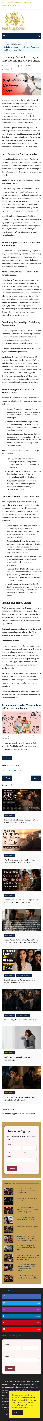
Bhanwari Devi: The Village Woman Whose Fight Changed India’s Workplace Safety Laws (27, 1238)
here (25, 749)
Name (10, 1144)
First (8, 1152)
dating (8, 758)
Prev (8, 778)
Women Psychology (24, 975)
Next (35, 778)
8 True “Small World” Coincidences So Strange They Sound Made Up (27, 1191)
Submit (12, 1168)
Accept (17, 1412)
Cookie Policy (23, 1408)
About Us (5, 2)
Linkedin (15, 770)
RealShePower (15, 746)
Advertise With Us (9, 5)
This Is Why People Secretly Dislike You (21, 1020)
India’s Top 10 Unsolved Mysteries (28, 1227)
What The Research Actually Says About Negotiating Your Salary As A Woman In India (28, 1257)
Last (24, 1152)
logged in (15, 1113)
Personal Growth (23, 1015)
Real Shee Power (10, 66)
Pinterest (20, 770)
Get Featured (16, 2)
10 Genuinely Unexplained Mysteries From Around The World (26, 1248)
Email (9, 1156)
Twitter (9, 770)
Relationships (8, 69)
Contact (21, 5)
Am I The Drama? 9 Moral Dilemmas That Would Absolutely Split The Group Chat (28, 1210)
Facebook (4, 770)
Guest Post (27, 2)
